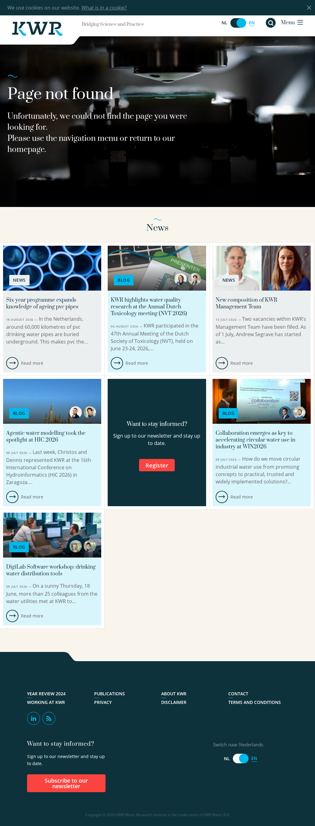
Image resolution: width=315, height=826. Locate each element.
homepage (26, 150)
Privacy (103, 702)
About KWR (173, 694)
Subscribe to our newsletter (66, 783)
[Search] (271, 23)
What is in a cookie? (104, 7)
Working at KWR (46, 702)
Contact (238, 694)
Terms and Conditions (254, 702)
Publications (109, 694)
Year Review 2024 (46, 694)
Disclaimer (173, 702)
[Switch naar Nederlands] (238, 23)
